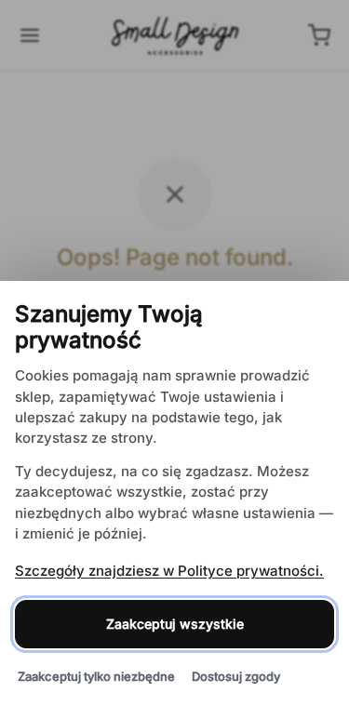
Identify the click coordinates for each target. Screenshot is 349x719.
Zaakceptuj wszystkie (175, 624)
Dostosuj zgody (236, 676)
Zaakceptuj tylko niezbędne (96, 676)
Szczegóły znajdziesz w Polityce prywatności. (169, 570)
